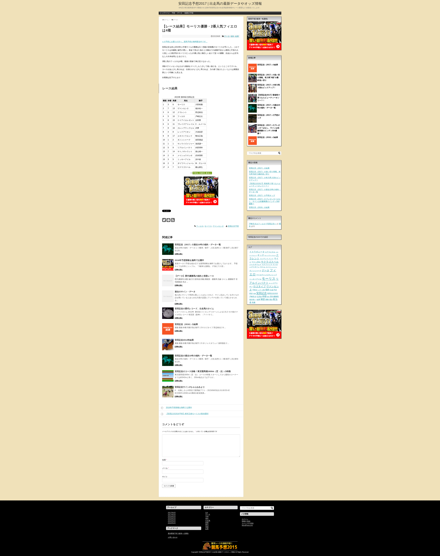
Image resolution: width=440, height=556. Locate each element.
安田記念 (261, 293)
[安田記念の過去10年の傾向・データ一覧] (168, 362)
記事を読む (179, 254)
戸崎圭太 (252, 296)
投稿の (246, 521)
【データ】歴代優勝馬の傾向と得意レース (194, 276)
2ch (206, 513)
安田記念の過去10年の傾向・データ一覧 (193, 356)
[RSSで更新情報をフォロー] (173, 221)
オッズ (260, 255)
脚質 (263, 299)
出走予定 (273, 290)
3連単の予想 (188, 13)
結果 (237, 36)
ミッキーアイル (255, 279)
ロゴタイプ (259, 286)
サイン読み (256, 262)
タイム (262, 267)
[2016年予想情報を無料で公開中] (168, 266)
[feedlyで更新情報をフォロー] (168, 221)
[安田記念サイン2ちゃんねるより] (168, 393)
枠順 (264, 296)
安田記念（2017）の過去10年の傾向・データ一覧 (198, 244)
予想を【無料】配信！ (202, 173)
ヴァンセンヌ (218, 226)
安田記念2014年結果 (184, 340)
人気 (263, 290)
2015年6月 (172, 521)
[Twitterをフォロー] (164, 221)
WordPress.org (247, 525)
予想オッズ (256, 290)
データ (179, 13)
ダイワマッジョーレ (271, 267)
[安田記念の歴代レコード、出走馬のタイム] (168, 314)
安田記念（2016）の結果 (186, 324)
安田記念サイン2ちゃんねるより (190, 387)
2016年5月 (172, 519)
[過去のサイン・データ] (168, 297)
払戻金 (259, 296)
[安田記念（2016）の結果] (168, 330)
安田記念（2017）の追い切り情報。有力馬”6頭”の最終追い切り (268, 77)
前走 (251, 293)
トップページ (165, 13)
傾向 (232, 36)
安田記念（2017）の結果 (267, 65)
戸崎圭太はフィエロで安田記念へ (262, 224)
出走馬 (207, 521)
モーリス (208, 226)
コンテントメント (267, 259)
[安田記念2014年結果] (168, 346)
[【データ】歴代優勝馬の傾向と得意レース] (168, 282)
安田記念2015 (272, 293)
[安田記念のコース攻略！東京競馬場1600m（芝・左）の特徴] (168, 377)
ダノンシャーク (255, 271)
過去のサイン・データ (185, 291)
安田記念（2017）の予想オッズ (262, 195)
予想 (173, 13)
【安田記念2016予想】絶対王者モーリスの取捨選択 (187, 414)
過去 (271, 299)
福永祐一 (252, 299)
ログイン (245, 519)
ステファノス (267, 264)
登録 (207, 527)
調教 (267, 299)
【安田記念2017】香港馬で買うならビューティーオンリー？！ (268, 97)
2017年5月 (172, 515)
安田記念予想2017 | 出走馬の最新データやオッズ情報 (220, 3)
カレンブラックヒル (270, 255)
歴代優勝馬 (274, 296)
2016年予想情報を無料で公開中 (189, 260)
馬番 (253, 302)
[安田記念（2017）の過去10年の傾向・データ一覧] (168, 250)
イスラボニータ (257, 252)
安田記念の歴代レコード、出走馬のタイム (194, 308)
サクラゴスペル (270, 261)
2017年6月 (172, 513)
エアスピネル (270, 252)
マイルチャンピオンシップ (266, 275)
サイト (165, 477)
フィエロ (200, 226)
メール (165, 468)
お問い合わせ (172, 537)
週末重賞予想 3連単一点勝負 (178, 533)
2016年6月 (172, 517)
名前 (164, 460)
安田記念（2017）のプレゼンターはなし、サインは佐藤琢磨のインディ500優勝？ (264, 201)
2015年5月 (172, 523)
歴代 (268, 296)
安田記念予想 (233, 226)
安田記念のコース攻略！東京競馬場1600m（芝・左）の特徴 (203, 371)
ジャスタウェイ (255, 264)
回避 (254, 293)
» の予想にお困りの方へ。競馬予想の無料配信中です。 (185, 42)
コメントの (247, 523)
